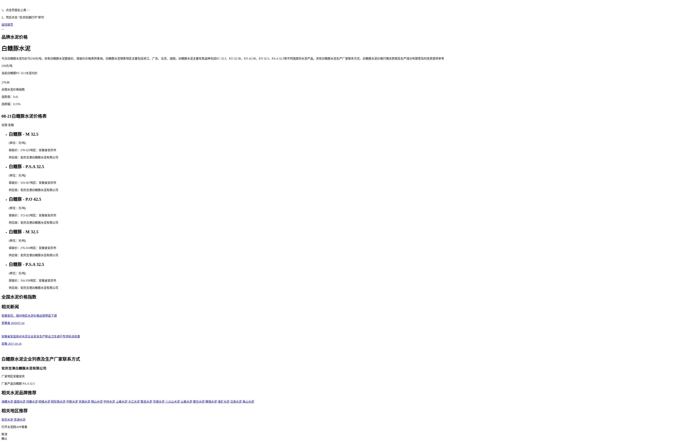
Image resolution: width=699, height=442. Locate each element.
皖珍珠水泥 (58, 401)
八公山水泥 (172, 401)
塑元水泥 (199, 401)
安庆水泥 (7, 419)
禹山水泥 (248, 401)
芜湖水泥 (19, 419)
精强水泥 (211, 401)
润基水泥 (32, 401)
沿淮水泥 (236, 401)
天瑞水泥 (84, 401)
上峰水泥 (121, 401)
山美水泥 (186, 401)
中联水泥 (72, 401)
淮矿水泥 (223, 401)
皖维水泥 (44, 401)
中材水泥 (109, 401)
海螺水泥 (7, 401)
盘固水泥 (19, 401)
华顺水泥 (159, 401)
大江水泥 (134, 401)
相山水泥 (97, 401)
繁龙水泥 (146, 401)
